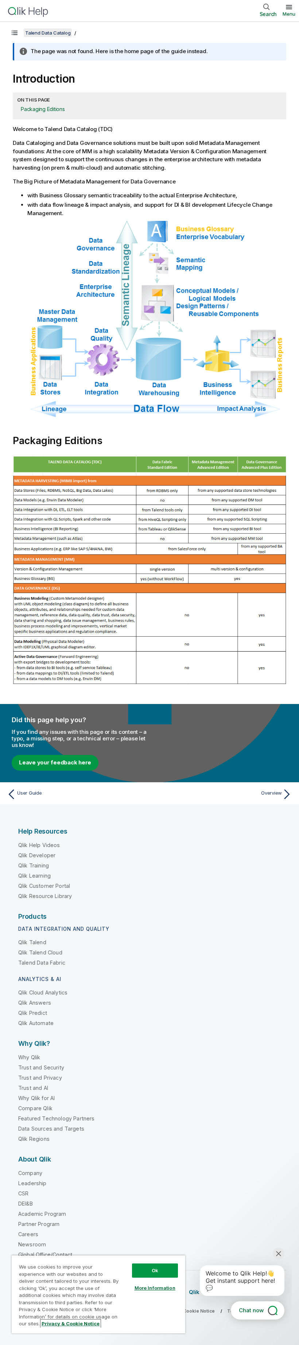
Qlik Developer (36, 855)
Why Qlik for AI (36, 1098)
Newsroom (32, 1244)
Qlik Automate (36, 1023)
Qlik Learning (34, 876)
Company (30, 1173)
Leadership (32, 1183)
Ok (155, 1270)
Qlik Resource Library (45, 896)
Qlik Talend (32, 942)
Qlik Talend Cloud (40, 952)
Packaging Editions (43, 109)
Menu (289, 14)
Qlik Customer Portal (44, 886)
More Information (155, 1288)
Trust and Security (41, 1067)
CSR (23, 1193)
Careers (28, 1234)
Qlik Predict (32, 1013)
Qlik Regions (34, 1139)
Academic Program (42, 1214)
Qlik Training (33, 865)
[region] (98, 1294)
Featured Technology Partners (56, 1118)
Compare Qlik (35, 1108)
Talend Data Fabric (41, 963)
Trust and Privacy (40, 1078)
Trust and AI (33, 1088)
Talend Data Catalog (47, 33)
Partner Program (38, 1224)
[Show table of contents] (14, 33)
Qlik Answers (34, 1003)
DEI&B (25, 1203)
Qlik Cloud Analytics (42, 992)
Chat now (251, 1310)
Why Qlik (29, 1057)
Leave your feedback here (55, 762)
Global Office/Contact (45, 1254)
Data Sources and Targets (51, 1129)
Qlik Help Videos (39, 845)
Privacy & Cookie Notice (71, 1323)
